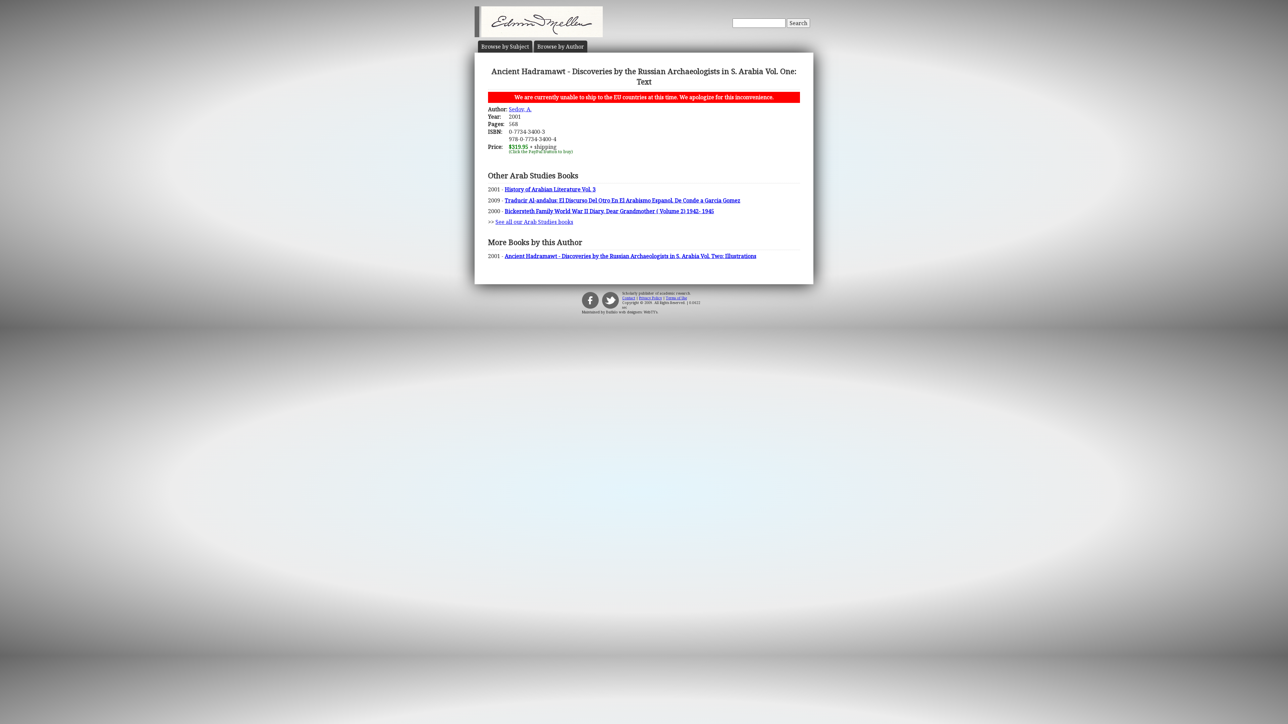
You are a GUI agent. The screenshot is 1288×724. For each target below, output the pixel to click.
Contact (628, 298)
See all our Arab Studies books (534, 222)
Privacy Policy (650, 298)
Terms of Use (676, 298)
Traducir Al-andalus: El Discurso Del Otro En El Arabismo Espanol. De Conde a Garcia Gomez (622, 200)
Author (560, 46)
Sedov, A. (520, 109)
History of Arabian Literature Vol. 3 (550, 189)
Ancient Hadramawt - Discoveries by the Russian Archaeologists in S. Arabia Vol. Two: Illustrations (630, 256)
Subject (505, 46)
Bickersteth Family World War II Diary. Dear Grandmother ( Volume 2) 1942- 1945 (609, 211)
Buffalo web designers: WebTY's (631, 312)
